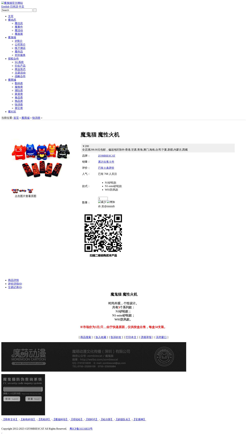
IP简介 (19, 41)
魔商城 (12, 79)
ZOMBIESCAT (106, 155)
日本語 (14, 6)
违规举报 (146, 337)
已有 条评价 (106, 167)
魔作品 (19, 51)
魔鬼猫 (12, 37)
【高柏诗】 (44, 419)
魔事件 (19, 26)
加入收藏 (100, 337)
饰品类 (19, 101)
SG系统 (19, 62)
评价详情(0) (15, 283)
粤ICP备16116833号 (81, 428)
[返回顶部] (1, 432)
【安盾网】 (139, 419)
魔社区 (12, 111)
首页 (16, 117)
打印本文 (131, 337)
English (5, 6)
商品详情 (13, 280)
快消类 (19, 104)
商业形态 (20, 69)
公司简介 (20, 44)
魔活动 (19, 30)
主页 (10, 16)
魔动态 (12, 19)
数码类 (19, 83)
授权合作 (13, 58)
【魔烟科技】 (60, 419)
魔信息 (19, 23)
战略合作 (20, 76)
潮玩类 (19, 90)
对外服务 (20, 55)
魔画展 (19, 33)
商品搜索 (85, 337)
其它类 (19, 108)
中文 (21, 6)
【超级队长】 (123, 419)
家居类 (19, 94)
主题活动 (20, 72)
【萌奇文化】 (10, 419)
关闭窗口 (161, 337)
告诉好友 (116, 337)
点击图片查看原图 (25, 196)
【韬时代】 (91, 419)
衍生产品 (20, 65)
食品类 (19, 97)
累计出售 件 (106, 161)
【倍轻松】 (77, 419)
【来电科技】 (28, 419)
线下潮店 (20, 48)
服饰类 (19, 86)
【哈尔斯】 (106, 419)
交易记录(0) (15, 287)
